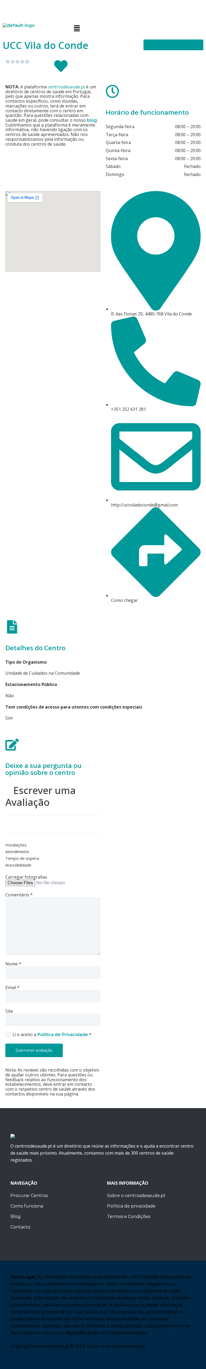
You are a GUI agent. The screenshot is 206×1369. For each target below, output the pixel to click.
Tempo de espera (22, 858)
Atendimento (17, 851)
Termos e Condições (128, 1216)
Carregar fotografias (26, 877)
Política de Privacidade (63, 1034)
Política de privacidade (131, 1206)
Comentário (19, 895)
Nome (13, 964)
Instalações (16, 845)
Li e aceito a (52, 1034)
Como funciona (26, 1206)
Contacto (20, 1227)
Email (12, 987)
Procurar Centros (29, 1195)
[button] (137, 28)
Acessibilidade (18, 865)
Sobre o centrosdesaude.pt (136, 1195)
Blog (15, 1216)
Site (9, 1011)
